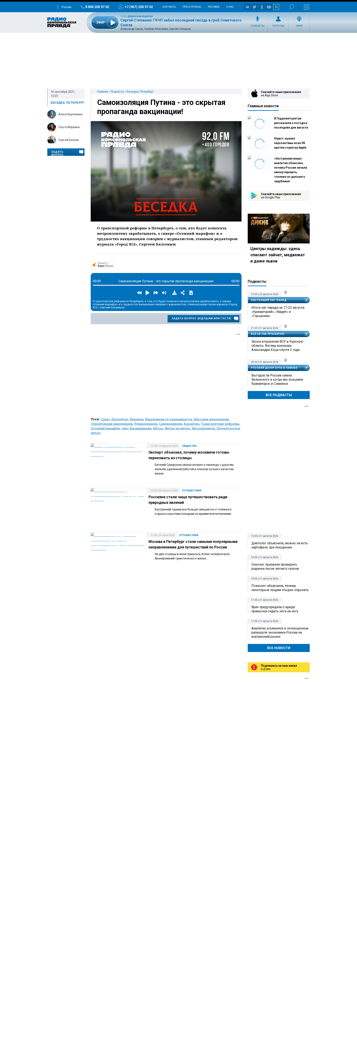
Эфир (299, 25)
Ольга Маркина (69, 127)
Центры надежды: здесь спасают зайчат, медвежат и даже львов (277, 254)
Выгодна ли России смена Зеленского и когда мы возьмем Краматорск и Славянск (277, 379)
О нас (230, 6)
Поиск (291, 7)
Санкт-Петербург (114, 419)
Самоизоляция (170, 423)
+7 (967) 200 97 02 (139, 7)
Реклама (213, 6)
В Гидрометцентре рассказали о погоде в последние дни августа (291, 123)
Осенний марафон (105, 428)
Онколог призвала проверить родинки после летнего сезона (275, 567)
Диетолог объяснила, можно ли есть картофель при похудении (279, 545)
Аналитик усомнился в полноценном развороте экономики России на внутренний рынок (279, 632)
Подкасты (257, 25)
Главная (102, 91)
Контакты (169, 6)
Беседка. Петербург (140, 91)
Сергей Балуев (68, 140)
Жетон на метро (177, 428)
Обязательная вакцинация (112, 423)
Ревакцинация (145, 423)
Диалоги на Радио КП (140, 16)
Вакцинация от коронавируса (168, 419)
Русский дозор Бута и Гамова (274, 367)
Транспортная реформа (220, 423)
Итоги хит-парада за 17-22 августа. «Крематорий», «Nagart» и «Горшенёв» (278, 312)
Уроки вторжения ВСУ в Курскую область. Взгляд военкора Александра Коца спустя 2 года (277, 346)
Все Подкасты (279, 395)
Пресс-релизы (192, 6)
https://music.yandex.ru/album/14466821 (113, 264)
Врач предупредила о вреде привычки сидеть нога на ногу (274, 609)
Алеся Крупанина (70, 114)
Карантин (191, 423)
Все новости (278, 648)
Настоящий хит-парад (268, 300)
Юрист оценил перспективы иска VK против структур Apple (290, 143)
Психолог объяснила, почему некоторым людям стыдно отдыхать (280, 588)
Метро (158, 428)
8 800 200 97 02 (97, 7)
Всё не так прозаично (267, 334)
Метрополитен (203, 428)
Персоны (278, 25)
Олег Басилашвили (136, 428)
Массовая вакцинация (211, 419)
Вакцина (136, 419)
